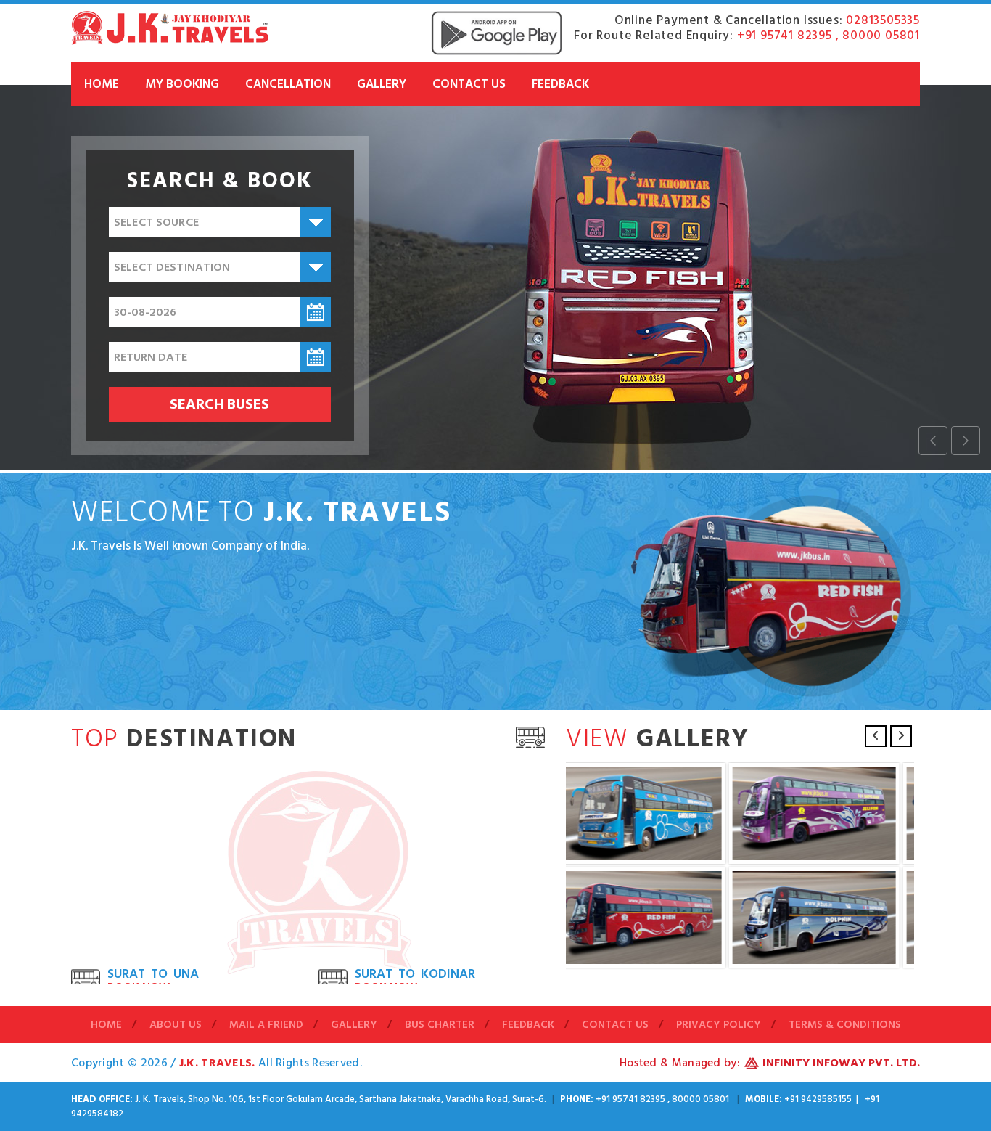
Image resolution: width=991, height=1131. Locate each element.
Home (101, 84)
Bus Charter (439, 1025)
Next (901, 736)
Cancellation (288, 84)
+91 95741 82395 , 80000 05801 (828, 35)
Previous (876, 736)
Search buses (219, 404)
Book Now (138, 949)
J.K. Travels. (218, 1062)
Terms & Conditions (845, 1025)
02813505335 (883, 20)
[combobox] (220, 222)
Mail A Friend (266, 1025)
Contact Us (469, 84)
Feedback (560, 84)
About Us (175, 1025)
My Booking (182, 84)
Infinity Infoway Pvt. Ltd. (841, 1062)
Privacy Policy (718, 1025)
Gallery (381, 84)
